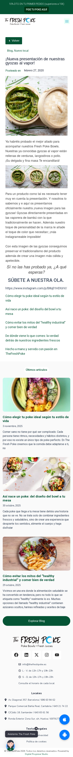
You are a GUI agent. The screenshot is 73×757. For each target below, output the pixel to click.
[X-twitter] (36, 655)
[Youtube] (57, 655)
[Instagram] (46, 655)
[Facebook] (16, 655)
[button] (67, 21)
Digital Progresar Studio (36, 754)
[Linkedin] (26, 655)
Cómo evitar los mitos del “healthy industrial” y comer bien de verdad (28, 578)
